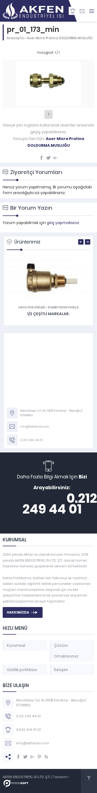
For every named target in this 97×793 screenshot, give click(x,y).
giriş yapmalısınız (63, 222)
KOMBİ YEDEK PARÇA (63, 307)
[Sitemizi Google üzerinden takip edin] (32, 757)
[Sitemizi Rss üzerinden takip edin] (46, 757)
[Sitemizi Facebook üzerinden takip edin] (18, 757)
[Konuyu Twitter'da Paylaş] (48, 158)
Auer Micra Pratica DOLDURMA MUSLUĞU (60, 38)
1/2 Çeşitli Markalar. (48, 313)
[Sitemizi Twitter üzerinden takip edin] (25, 757)
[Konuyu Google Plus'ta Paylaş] (55, 158)
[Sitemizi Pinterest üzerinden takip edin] (39, 757)
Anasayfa (15, 38)
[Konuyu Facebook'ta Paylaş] (41, 158)
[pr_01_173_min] (48, 103)
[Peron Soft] (16, 784)
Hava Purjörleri (31, 307)
